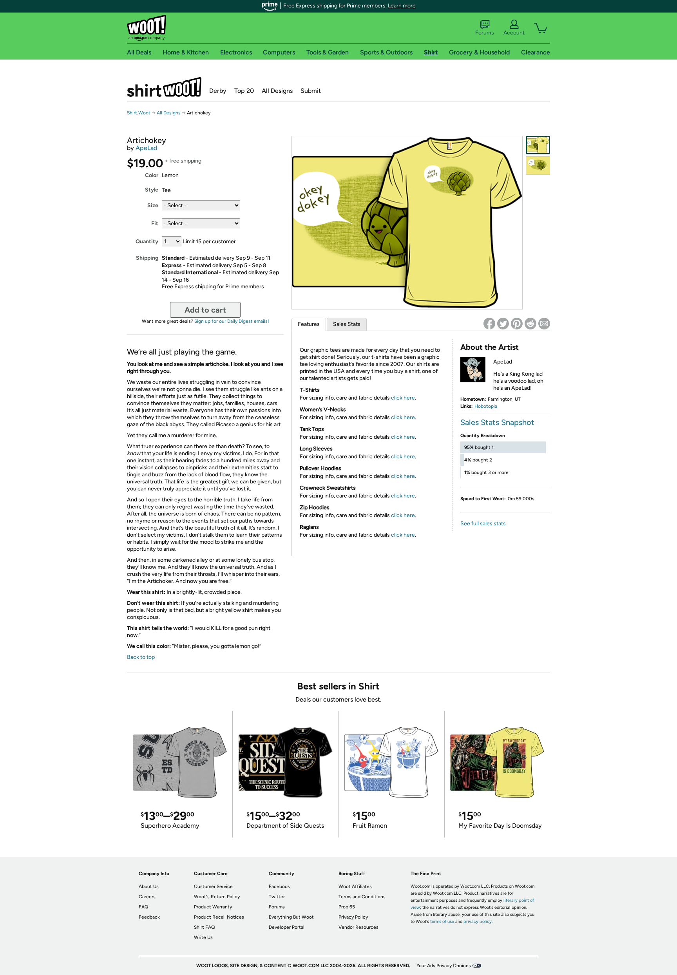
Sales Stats (346, 324)
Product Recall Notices (219, 917)
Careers (147, 896)
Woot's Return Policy (217, 896)
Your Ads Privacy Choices (443, 965)
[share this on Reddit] (530, 323)
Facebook (279, 886)
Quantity (147, 241)
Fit (154, 223)
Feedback (149, 917)
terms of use (442, 921)
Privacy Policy (353, 917)
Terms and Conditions (362, 896)
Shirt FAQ (204, 927)
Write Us (203, 937)
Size (152, 205)
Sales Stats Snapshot (497, 422)
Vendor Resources (358, 927)
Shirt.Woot (164, 87)
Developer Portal (286, 927)
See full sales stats (483, 523)
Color (151, 175)
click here (403, 397)
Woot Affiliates (355, 886)
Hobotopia (485, 406)
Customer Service (213, 886)
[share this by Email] (544, 323)
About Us (149, 886)
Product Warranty (213, 907)
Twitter (277, 896)
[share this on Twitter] (503, 323)
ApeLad (146, 148)
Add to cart (205, 310)
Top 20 (244, 90)
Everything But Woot (291, 917)
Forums (484, 32)
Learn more (402, 5)
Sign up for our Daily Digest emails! (231, 321)
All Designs (277, 90)
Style (151, 189)
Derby (217, 90)
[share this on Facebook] (489, 323)
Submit (310, 90)
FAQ (143, 907)
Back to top (141, 657)
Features (309, 324)
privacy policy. (477, 921)
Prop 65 (346, 907)
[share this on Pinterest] (517, 323)
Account (514, 32)
